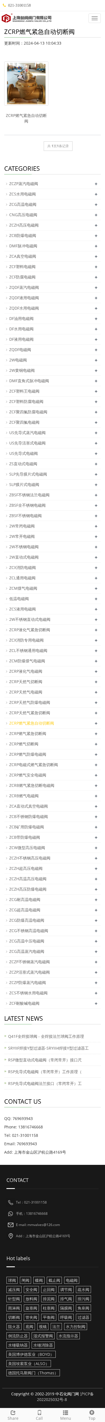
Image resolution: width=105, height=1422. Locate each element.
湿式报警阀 (43, 1335)
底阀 (29, 1326)
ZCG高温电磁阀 (22, 204)
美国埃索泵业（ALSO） (28, 1363)
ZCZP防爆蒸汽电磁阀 (27, 982)
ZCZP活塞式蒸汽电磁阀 (29, 972)
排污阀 (83, 1298)
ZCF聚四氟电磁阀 (24, 422)
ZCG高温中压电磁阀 (26, 941)
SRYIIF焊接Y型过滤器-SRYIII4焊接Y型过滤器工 (48, 1048)
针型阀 (14, 1298)
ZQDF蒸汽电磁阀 (24, 287)
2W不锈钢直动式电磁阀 (29, 619)
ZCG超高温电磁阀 (24, 909)
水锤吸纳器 (18, 1345)
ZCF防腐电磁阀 (22, 277)
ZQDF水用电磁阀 (24, 308)
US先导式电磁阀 (23, 453)
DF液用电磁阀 (21, 339)
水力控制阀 (75, 1326)
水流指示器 (68, 1335)
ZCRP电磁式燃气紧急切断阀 (33, 764)
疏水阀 (83, 1289)
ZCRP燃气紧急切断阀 (27, 733)
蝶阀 (39, 1280)
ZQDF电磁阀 (20, 349)
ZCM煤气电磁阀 (23, 588)
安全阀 (31, 1289)
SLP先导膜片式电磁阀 (28, 474)
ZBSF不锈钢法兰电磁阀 (29, 494)
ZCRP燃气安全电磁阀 (27, 775)
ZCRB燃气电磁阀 (24, 795)
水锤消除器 (43, 1345)
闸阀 (25, 1280)
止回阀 (49, 1289)
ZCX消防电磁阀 (22, 567)
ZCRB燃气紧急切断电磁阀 (31, 785)
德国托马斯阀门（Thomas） (33, 1372)
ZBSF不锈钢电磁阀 (25, 515)
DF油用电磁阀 (21, 318)
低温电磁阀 (19, 598)
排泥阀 (49, 1298)
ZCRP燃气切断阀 (23, 743)
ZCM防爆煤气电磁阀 (27, 660)
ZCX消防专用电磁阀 (26, 640)
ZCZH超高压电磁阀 (26, 868)
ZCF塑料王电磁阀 (24, 391)
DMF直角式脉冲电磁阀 (29, 380)
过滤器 (83, 1317)
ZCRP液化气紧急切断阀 (29, 629)
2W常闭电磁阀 (22, 526)
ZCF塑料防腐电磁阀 (26, 401)
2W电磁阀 (18, 360)
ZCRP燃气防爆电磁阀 (27, 754)
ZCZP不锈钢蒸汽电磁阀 (29, 961)
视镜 (43, 1326)
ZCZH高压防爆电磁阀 (27, 889)
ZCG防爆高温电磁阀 (26, 920)
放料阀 (31, 1298)
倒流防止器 (18, 1335)
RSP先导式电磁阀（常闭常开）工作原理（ (45, 1071)
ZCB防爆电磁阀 (22, 235)
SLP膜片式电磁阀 (24, 484)
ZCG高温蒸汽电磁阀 (26, 951)
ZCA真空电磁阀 (22, 256)
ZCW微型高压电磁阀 (27, 847)
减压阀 (14, 1289)
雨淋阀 (14, 1308)
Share (13, 1418)
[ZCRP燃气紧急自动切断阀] (26, 83)
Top (91, 1418)
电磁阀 (72, 1280)
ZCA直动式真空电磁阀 (28, 806)
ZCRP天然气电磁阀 (25, 692)
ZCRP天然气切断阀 (25, 681)
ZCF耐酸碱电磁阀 (24, 1003)
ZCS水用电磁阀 (22, 194)
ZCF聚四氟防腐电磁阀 (28, 411)
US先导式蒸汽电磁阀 (27, 432)
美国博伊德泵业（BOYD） (31, 1354)
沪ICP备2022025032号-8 (65, 1396)
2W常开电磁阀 (22, 536)
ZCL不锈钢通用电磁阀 (28, 650)
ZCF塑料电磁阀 (22, 266)
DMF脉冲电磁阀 (23, 245)
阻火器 (14, 1326)
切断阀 (14, 1317)
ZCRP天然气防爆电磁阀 (29, 702)
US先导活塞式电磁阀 (27, 443)
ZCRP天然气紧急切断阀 (29, 712)
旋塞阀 (31, 1308)
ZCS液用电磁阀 (22, 609)
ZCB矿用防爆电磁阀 (26, 826)
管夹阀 (31, 1317)
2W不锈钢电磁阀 (24, 546)
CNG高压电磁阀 (23, 214)
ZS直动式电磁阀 (23, 463)
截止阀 (54, 1280)
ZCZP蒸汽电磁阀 (23, 183)
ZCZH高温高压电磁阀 (27, 878)
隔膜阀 (66, 1308)
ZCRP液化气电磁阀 (25, 671)
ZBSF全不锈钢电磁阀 (27, 505)
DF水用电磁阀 (21, 328)
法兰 (56, 1326)
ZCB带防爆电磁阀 (24, 837)
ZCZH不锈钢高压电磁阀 (29, 858)
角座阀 (83, 1308)
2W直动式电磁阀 (24, 557)
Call (39, 1418)
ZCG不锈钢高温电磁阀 (28, 930)
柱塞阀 (49, 1308)
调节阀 (66, 1289)
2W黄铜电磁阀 (22, 370)
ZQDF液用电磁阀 (24, 297)
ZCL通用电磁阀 (22, 577)
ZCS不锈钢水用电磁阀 (28, 992)
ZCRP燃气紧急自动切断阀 (26, 118)
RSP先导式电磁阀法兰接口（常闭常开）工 (45, 1083)
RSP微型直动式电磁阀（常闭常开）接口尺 (45, 1060)
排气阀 (66, 1298)
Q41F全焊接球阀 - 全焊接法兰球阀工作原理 (46, 1036)
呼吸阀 (66, 1317)
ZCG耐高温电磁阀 (24, 899)
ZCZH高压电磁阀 (24, 225)
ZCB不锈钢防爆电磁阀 (28, 816)
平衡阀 (49, 1317)
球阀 (12, 1280)
